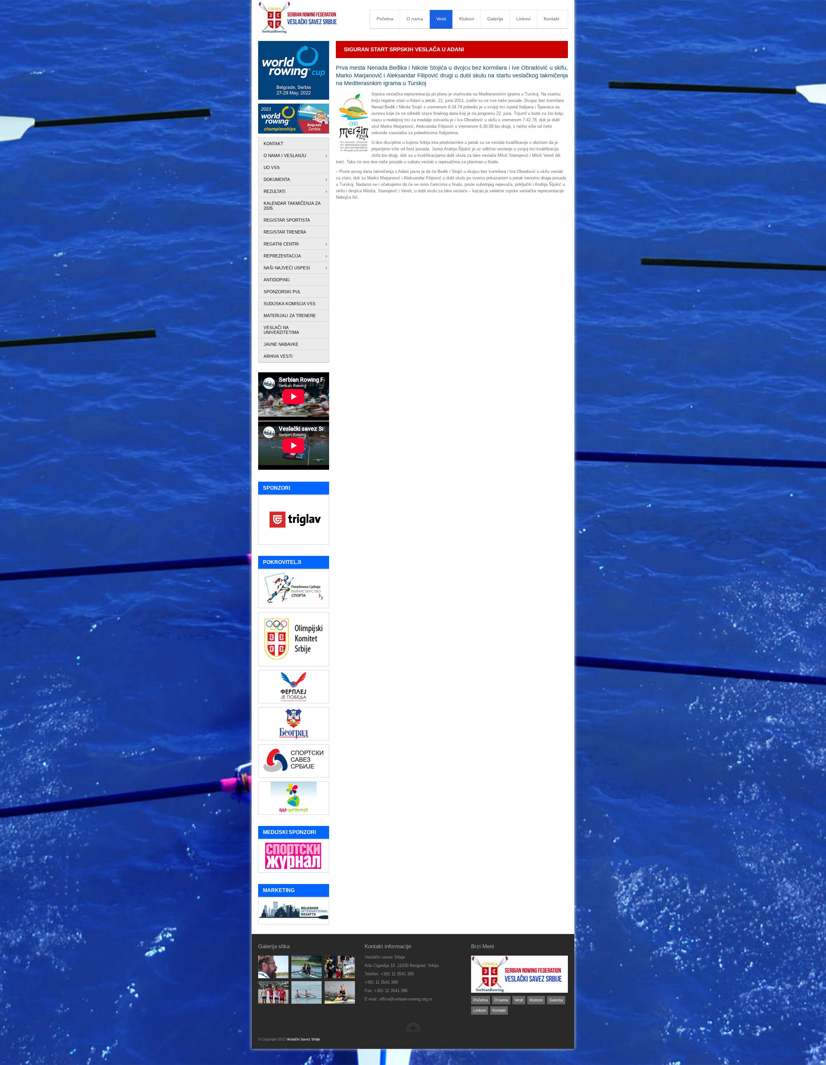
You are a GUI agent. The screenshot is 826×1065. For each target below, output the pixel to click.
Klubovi (466, 18)
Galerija (495, 18)
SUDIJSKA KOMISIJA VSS (290, 303)
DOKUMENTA (277, 179)
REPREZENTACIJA (282, 256)
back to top (413, 1026)
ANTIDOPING (277, 279)
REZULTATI (275, 191)
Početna (385, 18)
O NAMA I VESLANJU (285, 155)
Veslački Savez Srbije (303, 1039)
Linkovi (523, 18)
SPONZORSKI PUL (282, 291)
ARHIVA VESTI (278, 356)
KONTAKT (273, 143)
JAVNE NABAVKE (281, 344)
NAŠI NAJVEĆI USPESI (287, 268)
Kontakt (551, 18)
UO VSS (272, 167)
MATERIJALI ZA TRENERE (290, 315)
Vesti (441, 18)
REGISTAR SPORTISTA (287, 220)
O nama (415, 18)
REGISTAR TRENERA (285, 232)
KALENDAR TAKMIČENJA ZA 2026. (292, 206)
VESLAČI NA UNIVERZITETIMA (281, 330)
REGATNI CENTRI (281, 244)
